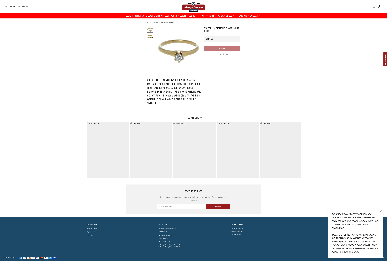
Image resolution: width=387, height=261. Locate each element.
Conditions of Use (91, 228)
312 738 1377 (163, 232)
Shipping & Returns (92, 232)
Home (148, 22)
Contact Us (385, 58)
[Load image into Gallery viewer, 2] (150, 37)
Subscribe (218, 206)
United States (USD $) (9, 258)
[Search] (383, 7)
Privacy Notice (90, 235)
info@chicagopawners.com (167, 228)
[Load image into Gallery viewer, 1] (150, 30)
